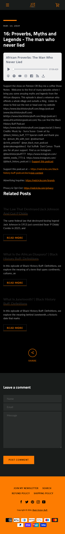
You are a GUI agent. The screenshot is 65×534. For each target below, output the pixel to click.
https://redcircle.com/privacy (38, 188)
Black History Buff (40, 510)
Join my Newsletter (26, 488)
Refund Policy (21, 493)
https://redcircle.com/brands (40, 180)
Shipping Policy (43, 493)
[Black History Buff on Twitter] (26, 501)
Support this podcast (42, 161)
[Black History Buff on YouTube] (44, 501)
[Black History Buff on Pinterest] (32, 501)
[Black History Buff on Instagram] (38, 501)
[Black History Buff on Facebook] (21, 501)
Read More (15, 237)
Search (46, 488)
